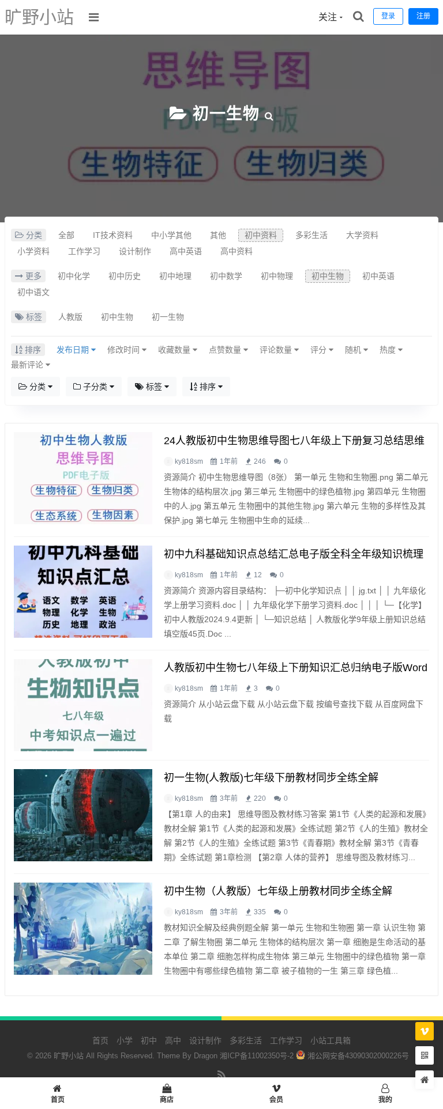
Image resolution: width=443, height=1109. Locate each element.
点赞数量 (226, 349)
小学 (125, 1040)
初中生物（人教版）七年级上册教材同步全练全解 (278, 891)
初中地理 (175, 276)
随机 (354, 349)
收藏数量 (175, 349)
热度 (389, 349)
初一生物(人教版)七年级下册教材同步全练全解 (271, 778)
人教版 (70, 316)
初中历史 (124, 276)
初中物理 (277, 276)
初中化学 (74, 276)
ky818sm (189, 461)
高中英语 (186, 251)
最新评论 (28, 364)
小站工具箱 (330, 1040)
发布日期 (74, 349)
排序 (207, 386)
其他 (218, 235)
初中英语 (378, 276)
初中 (149, 1040)
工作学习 (84, 251)
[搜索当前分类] (269, 114)
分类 (37, 386)
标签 (154, 386)
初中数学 (226, 276)
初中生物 (327, 276)
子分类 (95, 386)
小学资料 (33, 251)
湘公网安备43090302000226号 (357, 1055)
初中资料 (261, 235)
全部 (66, 235)
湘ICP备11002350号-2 (257, 1055)
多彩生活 (311, 235)
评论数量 (277, 349)
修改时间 (124, 349)
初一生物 (226, 114)
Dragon (205, 1055)
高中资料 (236, 251)
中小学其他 (171, 235)
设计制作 (135, 251)
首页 (100, 1040)
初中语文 (33, 292)
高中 (173, 1040)
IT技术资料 (113, 235)
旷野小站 (39, 17)
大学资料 (362, 235)
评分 (319, 349)
